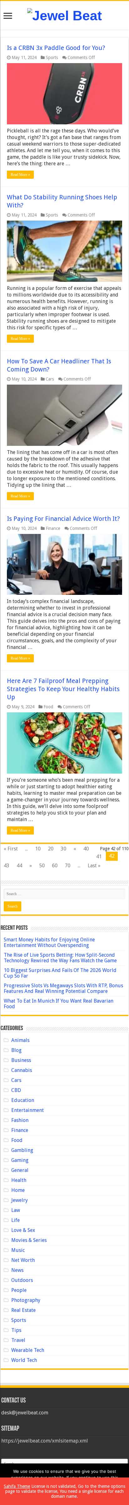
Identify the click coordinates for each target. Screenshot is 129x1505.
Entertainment (27, 1110)
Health (18, 1180)
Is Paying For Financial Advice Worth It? (63, 518)
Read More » (20, 174)
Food (48, 706)
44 (19, 866)
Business (21, 1060)
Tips (16, 1330)
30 (63, 849)
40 (86, 849)
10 (38, 849)
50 (42, 866)
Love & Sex (23, 1230)
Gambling (22, 1150)
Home (18, 1190)
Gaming (19, 1160)
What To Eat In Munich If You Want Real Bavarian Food (58, 1003)
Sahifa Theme (17, 1486)
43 (6, 866)
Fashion (19, 1120)
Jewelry (19, 1200)
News (17, 1270)
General (19, 1170)
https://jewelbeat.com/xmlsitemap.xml (44, 1441)
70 (67, 866)
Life (15, 1220)
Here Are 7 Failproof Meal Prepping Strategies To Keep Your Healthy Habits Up (63, 689)
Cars (50, 378)
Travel (18, 1340)
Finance (53, 528)
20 (51, 849)
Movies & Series (29, 1240)
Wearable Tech (27, 1350)
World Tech (24, 1360)
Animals (20, 1040)
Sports (52, 57)
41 (99, 857)
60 (55, 866)
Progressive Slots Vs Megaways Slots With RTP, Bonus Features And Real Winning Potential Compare (63, 988)
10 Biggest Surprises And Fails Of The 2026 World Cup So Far (60, 973)
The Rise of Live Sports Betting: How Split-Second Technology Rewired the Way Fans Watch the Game (60, 958)
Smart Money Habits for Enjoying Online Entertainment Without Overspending (49, 942)
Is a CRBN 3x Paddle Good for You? (56, 48)
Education (22, 1100)
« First (11, 849)
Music (18, 1250)
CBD (16, 1090)
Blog (16, 1050)
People (19, 1290)
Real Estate (23, 1310)
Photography (25, 1300)
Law (15, 1210)
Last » (94, 866)
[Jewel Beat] (64, 14)
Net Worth (23, 1260)
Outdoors (22, 1280)
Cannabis (21, 1070)
